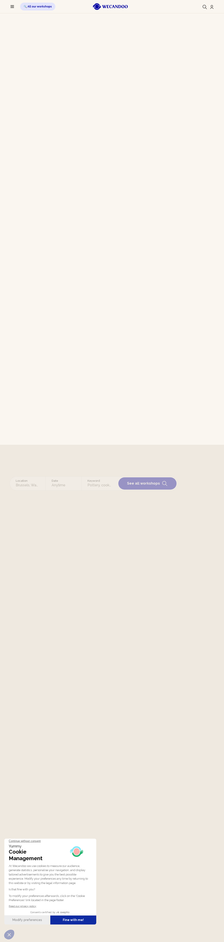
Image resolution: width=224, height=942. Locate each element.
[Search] (204, 7)
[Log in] (211, 7)
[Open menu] (12, 6)
